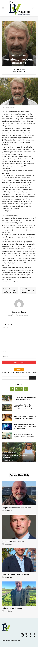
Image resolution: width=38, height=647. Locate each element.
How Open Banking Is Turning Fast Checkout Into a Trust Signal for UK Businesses (25, 426)
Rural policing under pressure (13, 541)
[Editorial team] (19, 304)
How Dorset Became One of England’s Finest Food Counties (24, 436)
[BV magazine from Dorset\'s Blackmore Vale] (19, 8)
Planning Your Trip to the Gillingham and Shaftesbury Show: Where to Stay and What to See (25, 408)
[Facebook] (12, 389)
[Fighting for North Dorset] (19, 593)
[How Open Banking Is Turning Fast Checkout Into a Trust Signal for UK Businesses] (7, 426)
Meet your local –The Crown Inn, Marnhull (9, 291)
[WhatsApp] (26, 389)
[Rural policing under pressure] (19, 527)
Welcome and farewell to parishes (27, 291)
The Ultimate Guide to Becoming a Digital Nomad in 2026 (25, 398)
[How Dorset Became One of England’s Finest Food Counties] (7, 435)
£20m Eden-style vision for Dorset (15, 575)
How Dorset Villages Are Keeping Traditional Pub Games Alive (25, 417)
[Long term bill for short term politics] (19, 493)
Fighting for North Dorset (12, 608)
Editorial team (20, 69)
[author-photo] (3, 510)
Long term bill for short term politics (16, 508)
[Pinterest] (21, 389)
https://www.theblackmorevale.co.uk (19, 315)
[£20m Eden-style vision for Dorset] (19, 560)
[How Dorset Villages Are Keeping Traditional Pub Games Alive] (7, 417)
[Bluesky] (34, 634)
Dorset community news (10, 452)
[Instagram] (26, 634)
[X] (17, 389)
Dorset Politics (19, 55)
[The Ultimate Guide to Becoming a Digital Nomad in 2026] (7, 398)
